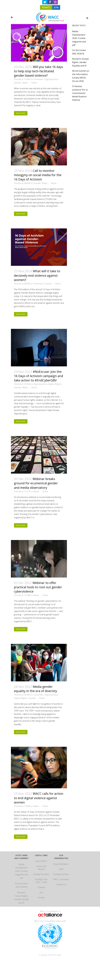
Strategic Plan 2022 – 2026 (41, 881)
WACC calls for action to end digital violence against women (38, 797)
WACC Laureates (61, 879)
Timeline (41, 887)
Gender (17, 82)
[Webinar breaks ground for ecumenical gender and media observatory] (39, 455)
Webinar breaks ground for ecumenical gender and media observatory (36, 483)
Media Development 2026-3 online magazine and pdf (79, 38)
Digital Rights (55, 384)
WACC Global (56, 955)
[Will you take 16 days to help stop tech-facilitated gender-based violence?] (39, 43)
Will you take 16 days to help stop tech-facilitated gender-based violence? (38, 71)
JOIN (56, 7)
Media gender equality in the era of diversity (35, 688)
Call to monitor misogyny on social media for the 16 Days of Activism (37, 174)
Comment (38, 79)
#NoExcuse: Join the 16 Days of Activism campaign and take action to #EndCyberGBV (38, 375)
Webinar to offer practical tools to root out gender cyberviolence (38, 587)
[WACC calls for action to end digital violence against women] (39, 767)
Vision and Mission (41, 868)
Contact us (61, 884)
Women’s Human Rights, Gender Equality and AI (80, 62)
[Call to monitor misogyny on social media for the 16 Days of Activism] (39, 146)
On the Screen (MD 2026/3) (21, 885)
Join (41, 892)
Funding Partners (61, 874)
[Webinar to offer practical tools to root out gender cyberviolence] (39, 559)
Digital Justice (51, 79)
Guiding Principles (41, 874)
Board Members (61, 864)
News (25, 82)
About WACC (41, 861)
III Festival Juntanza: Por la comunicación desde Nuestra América (80, 93)
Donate (41, 897)
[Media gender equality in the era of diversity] (39, 662)
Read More (20, 113)
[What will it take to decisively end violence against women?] (39, 247)
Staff (61, 869)
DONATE (46, 7)
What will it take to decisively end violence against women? (37, 275)
